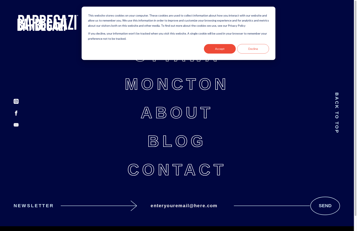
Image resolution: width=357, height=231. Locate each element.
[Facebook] (16, 113)
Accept (220, 48)
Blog (177, 141)
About (177, 112)
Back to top (336, 113)
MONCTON (177, 84)
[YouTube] (16, 124)
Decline (253, 48)
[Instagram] (16, 101)
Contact (176, 169)
